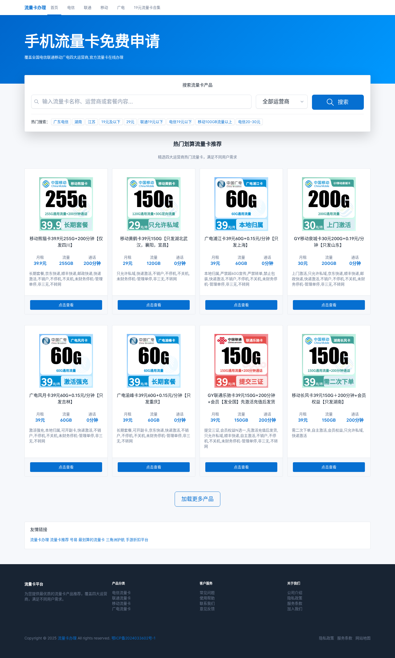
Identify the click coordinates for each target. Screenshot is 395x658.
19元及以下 (110, 121)
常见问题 (207, 592)
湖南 (78, 121)
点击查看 (66, 305)
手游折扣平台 (137, 539)
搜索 (343, 102)
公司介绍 (294, 592)
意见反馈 (207, 608)
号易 (73, 539)
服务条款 (294, 603)
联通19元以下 (151, 121)
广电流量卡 (121, 608)
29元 (130, 121)
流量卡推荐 (59, 539)
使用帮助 (207, 598)
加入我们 (294, 608)
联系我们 (207, 603)
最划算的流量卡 (91, 539)
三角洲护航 (115, 539)
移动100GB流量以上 (215, 121)
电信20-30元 (249, 121)
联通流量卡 (121, 598)
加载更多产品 (197, 499)
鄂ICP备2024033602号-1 (134, 638)
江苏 (91, 121)
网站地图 (363, 638)
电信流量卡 (121, 592)
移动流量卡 (121, 603)
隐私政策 (294, 598)
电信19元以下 (180, 121)
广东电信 (61, 121)
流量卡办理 (39, 539)
